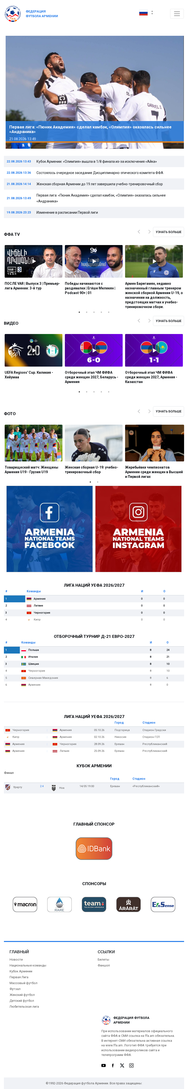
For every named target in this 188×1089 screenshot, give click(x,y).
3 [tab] (94, 312)
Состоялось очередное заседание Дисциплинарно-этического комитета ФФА (99, 173)
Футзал (15, 989)
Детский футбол (22, 1000)
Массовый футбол (23, 983)
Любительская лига (24, 1006)
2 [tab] (86, 312)
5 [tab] (108, 312)
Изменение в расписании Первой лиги (67, 212)
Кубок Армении (21, 971)
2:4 (42, 786)
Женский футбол (22, 995)
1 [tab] (79, 312)
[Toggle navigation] (177, 14)
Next (173, 92)
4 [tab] (101, 312)
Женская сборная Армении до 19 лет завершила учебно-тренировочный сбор (99, 184)
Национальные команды (28, 965)
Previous (15, 92)
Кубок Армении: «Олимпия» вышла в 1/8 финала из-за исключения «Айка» (96, 161)
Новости (16, 959)
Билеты (103, 959)
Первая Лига (19, 977)
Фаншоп (104, 965)
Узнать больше (168, 232)
